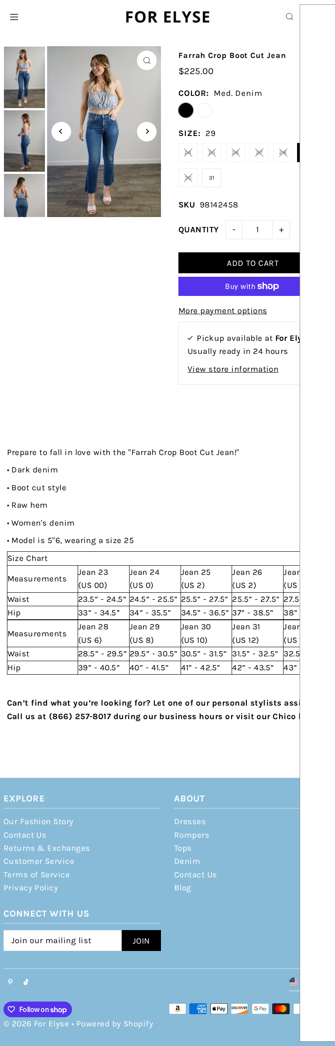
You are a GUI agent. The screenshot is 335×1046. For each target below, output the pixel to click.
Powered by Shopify (115, 1024)
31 (212, 177)
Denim (187, 861)
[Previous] (61, 131)
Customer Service (39, 861)
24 (188, 152)
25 (212, 152)
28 (283, 152)
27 (259, 152)
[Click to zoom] (147, 60)
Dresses (190, 821)
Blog (182, 888)
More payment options (222, 311)
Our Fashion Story (38, 821)
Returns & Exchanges (46, 848)
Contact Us (25, 835)
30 (188, 177)
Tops (183, 848)
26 (235, 152)
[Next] (147, 131)
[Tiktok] (26, 982)
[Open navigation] (61, 16)
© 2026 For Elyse (36, 1024)
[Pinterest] (10, 982)
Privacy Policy (30, 888)
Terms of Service (36, 875)
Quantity (198, 229)
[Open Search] (289, 16)
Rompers (191, 835)
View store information (233, 369)
